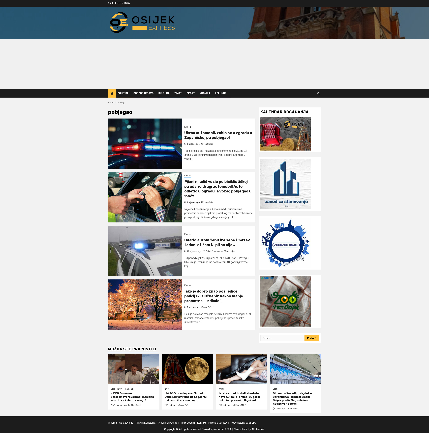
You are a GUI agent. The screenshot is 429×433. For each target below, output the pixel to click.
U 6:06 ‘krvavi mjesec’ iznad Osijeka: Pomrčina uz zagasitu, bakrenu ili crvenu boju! (186, 397)
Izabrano (129, 389)
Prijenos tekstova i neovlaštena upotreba (232, 422)
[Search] (318, 93)
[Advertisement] (214, 64)
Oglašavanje (126, 422)
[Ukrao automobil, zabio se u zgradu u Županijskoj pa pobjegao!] (145, 144)
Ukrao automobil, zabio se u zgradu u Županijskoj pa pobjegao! (218, 135)
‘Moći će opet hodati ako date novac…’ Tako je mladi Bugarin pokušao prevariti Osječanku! (239, 397)
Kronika (205, 93)
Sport (191, 93)
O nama (112, 422)
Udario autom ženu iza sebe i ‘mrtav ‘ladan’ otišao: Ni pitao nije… (217, 242)
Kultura (164, 93)
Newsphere (240, 429)
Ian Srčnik (208, 144)
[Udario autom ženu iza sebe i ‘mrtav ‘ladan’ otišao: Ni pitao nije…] (145, 251)
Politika (123, 93)
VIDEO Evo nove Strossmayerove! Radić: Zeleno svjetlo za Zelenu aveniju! (132, 397)
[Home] (112, 93)
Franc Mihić (240, 405)
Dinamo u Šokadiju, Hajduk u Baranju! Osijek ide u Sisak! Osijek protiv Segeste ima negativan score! (292, 398)
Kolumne (220, 93)
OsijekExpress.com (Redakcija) (220, 251)
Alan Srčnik (208, 307)
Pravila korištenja (146, 422)
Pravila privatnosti (168, 422)
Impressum (188, 422)
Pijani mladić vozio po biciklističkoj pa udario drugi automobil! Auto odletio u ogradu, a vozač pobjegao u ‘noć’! (218, 188)
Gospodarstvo (143, 93)
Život (178, 93)
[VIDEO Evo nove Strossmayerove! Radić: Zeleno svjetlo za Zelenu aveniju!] (133, 369)
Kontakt (201, 422)
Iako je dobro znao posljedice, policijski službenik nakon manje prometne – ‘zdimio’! (213, 296)
